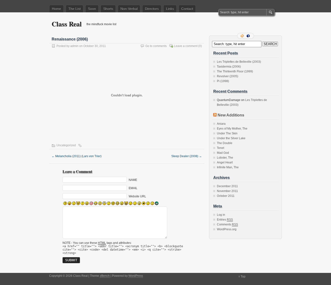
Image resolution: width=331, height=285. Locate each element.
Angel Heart (225, 162)
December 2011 (227, 186)
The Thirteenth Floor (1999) (235, 71)
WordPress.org (226, 229)
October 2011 (226, 196)
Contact (187, 9)
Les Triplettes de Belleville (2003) (239, 61)
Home (56, 9)
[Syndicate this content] (215, 115)
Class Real (67, 24)
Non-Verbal (129, 9)
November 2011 (227, 191)
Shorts (108, 9)
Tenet (220, 148)
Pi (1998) (223, 81)
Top (243, 276)
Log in (221, 214)
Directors (152, 9)
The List (74, 9)
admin (74, 46)
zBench (105, 275)
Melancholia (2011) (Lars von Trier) (77, 156)
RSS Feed (242, 35)
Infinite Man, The (228, 167)
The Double (224, 143)
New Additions (231, 115)
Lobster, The (225, 157)
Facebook (248, 35)
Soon (92, 9)
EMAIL (133, 188)
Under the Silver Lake (231, 138)
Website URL (137, 196)
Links (170, 9)
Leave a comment (185, 46)
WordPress (135, 275)
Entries (225, 219)
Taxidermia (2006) (229, 66)
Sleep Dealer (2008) (186, 156)
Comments (227, 224)
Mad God (223, 152)
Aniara (221, 123)
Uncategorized (66, 145)
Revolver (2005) (227, 76)
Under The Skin (227, 133)
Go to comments (156, 46)
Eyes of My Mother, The (232, 128)
